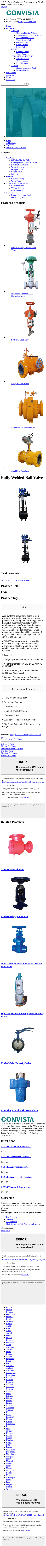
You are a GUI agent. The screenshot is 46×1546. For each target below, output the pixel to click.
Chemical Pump (22, 51)
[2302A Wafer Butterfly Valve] (20, 1058)
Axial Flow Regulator (20, 471)
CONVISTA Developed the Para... (16, 1157)
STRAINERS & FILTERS (22, 56)
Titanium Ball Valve (9, 753)
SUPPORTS (11, 72)
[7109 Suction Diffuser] (20, 864)
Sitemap (9, 1219)
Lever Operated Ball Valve (12, 748)
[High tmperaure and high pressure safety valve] (20, 1008)
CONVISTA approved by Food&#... (16, 1177)
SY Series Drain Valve (20, 340)
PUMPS (14, 49)
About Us (10, 75)
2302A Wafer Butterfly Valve (16, 1063)
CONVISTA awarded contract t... (15, 1187)
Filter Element (22, 63)
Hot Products (11, 1217)
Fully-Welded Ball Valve (29, 1224)
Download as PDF (22, 580)
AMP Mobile (11, 1222)
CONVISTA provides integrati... (15, 1167)
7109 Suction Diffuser (12, 869)
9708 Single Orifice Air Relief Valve (19, 1110)
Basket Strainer (22, 58)
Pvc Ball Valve (7, 751)
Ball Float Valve (7, 744)
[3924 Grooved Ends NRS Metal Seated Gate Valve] (20, 958)
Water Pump (21, 54)
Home (8, 26)
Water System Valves (24, 40)
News (8, 77)
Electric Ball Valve (8, 746)
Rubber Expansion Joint (26, 68)
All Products (11, 143)
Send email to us (7, 580)
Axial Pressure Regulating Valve (24, 427)
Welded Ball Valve (8, 755)
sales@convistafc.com (27, 21)
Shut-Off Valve (12, 1224)
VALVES (15, 31)
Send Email (5, 1231)
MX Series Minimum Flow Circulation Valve (22, 295)
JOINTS (14, 65)
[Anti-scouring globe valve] (20, 911)
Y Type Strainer (22, 61)
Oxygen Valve (22, 42)
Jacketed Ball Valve (14, 739)
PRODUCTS (11, 28)
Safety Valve (21, 47)
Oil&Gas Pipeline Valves (26, 33)
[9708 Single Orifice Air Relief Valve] (20, 1105)
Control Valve (22, 45)
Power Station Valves (25, 38)
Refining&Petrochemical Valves (29, 35)
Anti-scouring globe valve (14, 916)
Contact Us (10, 79)
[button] (23, 607)
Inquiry (4, 1210)
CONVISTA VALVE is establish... (16, 1146)
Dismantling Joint (23, 70)
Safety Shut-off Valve (20, 383)
